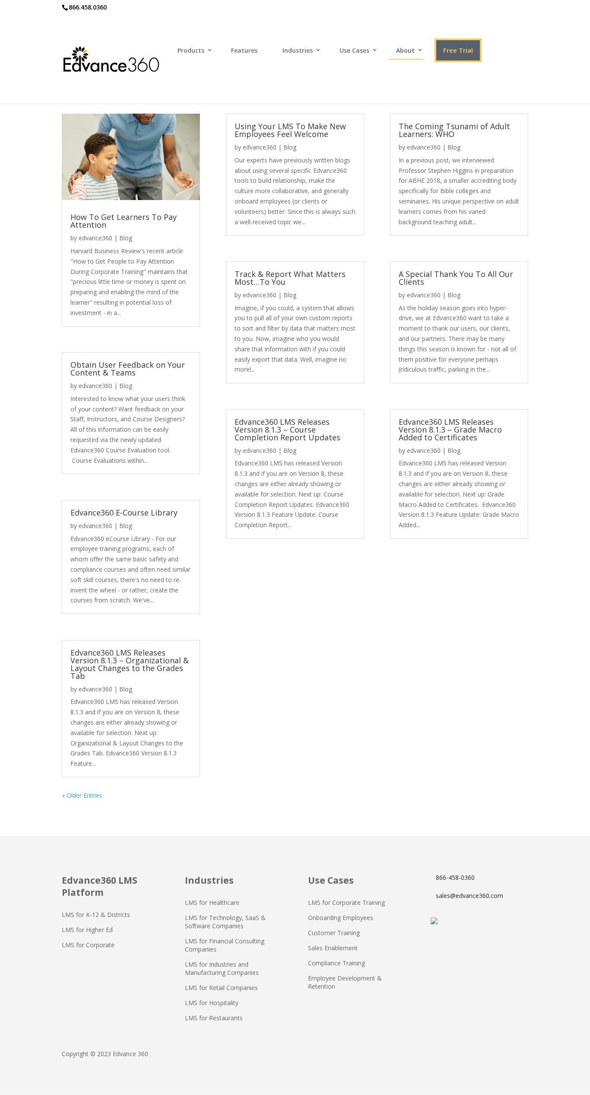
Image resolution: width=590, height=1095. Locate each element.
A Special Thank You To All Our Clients (456, 278)
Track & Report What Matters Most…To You (290, 278)
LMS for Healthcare (212, 902)
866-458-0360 (455, 877)
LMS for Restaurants (214, 1018)
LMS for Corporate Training (346, 902)
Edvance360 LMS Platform (99, 886)
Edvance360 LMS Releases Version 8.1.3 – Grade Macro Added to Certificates (450, 429)
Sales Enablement (333, 948)
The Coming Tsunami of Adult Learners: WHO (454, 130)
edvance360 (95, 238)
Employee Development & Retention (345, 982)
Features (244, 50)
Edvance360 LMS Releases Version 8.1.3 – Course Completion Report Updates (287, 429)
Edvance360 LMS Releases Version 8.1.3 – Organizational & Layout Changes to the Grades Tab (129, 664)
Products (191, 50)
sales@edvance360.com (469, 895)
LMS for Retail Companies (221, 988)
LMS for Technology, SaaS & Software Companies (225, 922)
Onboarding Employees (340, 918)
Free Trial (458, 50)
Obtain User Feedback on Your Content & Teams (127, 369)
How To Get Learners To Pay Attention (123, 221)
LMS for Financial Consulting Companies (224, 945)
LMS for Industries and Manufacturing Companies (222, 968)
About (405, 50)
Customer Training (334, 933)
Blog (125, 238)
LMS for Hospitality (211, 1003)
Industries (297, 50)
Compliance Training (336, 963)
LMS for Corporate (88, 945)
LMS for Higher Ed (87, 930)
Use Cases (354, 50)
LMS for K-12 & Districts (96, 914)
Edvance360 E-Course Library (124, 512)
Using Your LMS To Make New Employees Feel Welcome (290, 130)
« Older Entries (82, 795)
